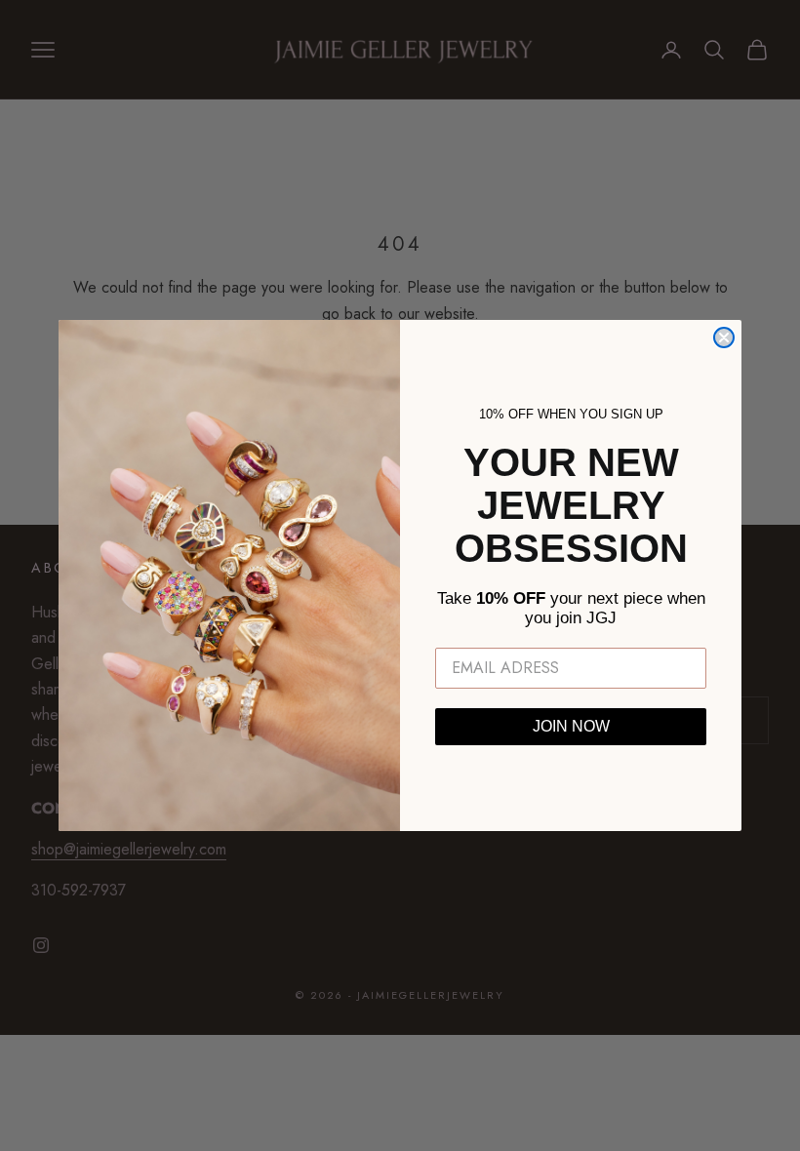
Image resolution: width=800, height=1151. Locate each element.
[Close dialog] (724, 337)
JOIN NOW (571, 726)
